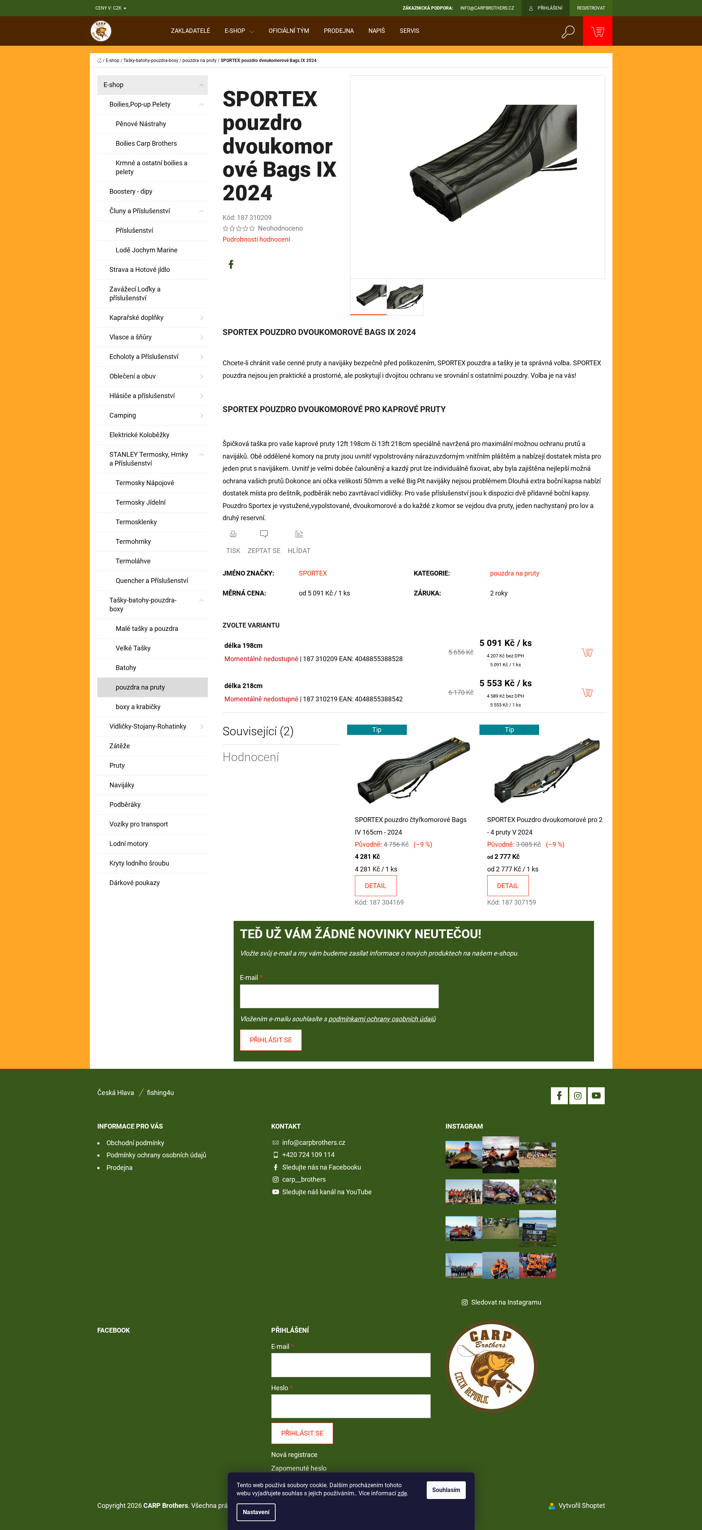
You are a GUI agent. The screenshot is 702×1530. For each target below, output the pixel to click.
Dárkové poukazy (134, 883)
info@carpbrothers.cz (313, 1142)
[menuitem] (190, 31)
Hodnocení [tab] (251, 757)
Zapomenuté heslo (298, 1468)
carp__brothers (304, 1179)
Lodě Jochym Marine (147, 250)
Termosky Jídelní (140, 502)
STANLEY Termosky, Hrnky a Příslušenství (148, 458)
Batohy (126, 667)
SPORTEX (313, 573)
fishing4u (160, 1092)
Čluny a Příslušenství (139, 211)
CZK (118, 8)
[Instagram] (577, 1095)
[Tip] (413, 769)
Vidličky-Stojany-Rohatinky (147, 726)
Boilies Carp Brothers (146, 143)
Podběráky (125, 804)
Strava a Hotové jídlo (139, 269)
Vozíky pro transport (138, 824)
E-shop (113, 85)
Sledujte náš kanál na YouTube (327, 1192)
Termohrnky (133, 541)
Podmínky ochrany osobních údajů (156, 1155)
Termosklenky (136, 522)
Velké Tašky (133, 648)
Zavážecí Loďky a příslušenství (135, 293)
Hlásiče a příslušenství (142, 396)
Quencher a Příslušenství (152, 580)
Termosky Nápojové (145, 483)
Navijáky (122, 785)
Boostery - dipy (131, 191)
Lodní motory (128, 843)
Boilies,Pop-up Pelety (140, 104)
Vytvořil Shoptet (582, 1505)
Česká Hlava (115, 1092)
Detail (376, 886)
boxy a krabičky (138, 707)
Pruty (117, 765)
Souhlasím (446, 1489)
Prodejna (119, 1167)
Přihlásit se (271, 1040)
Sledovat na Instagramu (506, 1302)
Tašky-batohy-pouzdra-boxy (143, 604)
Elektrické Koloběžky (139, 435)
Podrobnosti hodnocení (256, 239)
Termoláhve (133, 561)
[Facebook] (231, 264)
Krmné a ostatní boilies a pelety (152, 167)
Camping (122, 415)
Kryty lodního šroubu (139, 863)
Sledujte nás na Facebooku (321, 1167)
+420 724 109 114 (308, 1154)
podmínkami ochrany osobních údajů (382, 1019)
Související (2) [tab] (258, 731)
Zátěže (119, 746)
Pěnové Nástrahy (141, 124)
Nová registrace (294, 1454)
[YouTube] (596, 1095)
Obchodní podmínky (135, 1143)
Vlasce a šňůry (130, 337)
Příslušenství (134, 230)
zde (402, 1493)
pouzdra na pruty (140, 687)
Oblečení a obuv (132, 376)
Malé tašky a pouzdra (147, 628)
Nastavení (256, 1512)
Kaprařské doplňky (136, 317)
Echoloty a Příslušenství (143, 356)
